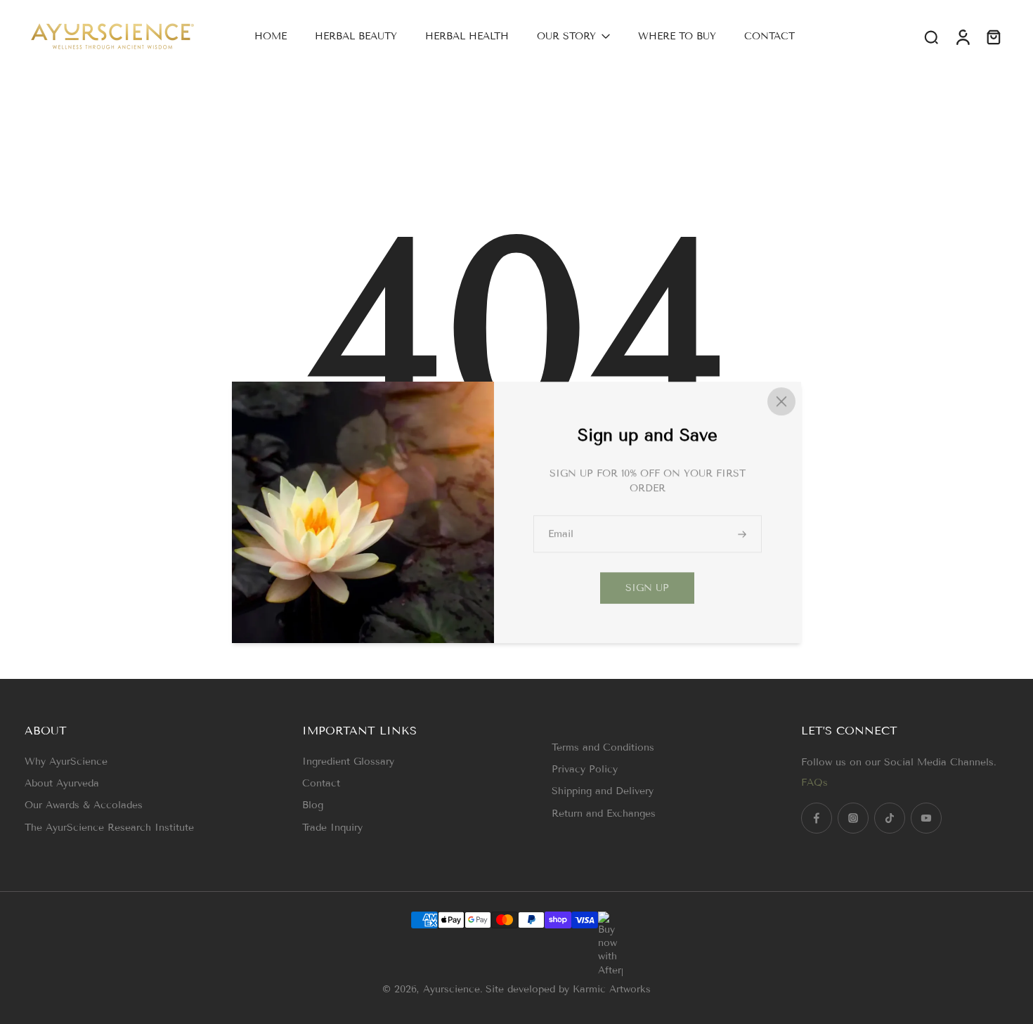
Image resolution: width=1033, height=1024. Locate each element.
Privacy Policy (585, 769)
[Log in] (962, 36)
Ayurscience (451, 989)
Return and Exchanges (604, 813)
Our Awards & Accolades (84, 805)
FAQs (814, 783)
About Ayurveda (62, 783)
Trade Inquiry (332, 828)
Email (560, 534)
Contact (321, 783)
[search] (931, 36)
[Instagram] (853, 818)
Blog (312, 805)
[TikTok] (889, 818)
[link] (647, 588)
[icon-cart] (992, 36)
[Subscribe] (743, 534)
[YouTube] (926, 818)
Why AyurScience (66, 761)
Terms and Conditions (603, 747)
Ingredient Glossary (348, 761)
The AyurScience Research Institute (109, 828)
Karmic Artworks (612, 989)
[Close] (781, 401)
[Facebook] (816, 818)
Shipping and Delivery (603, 791)
